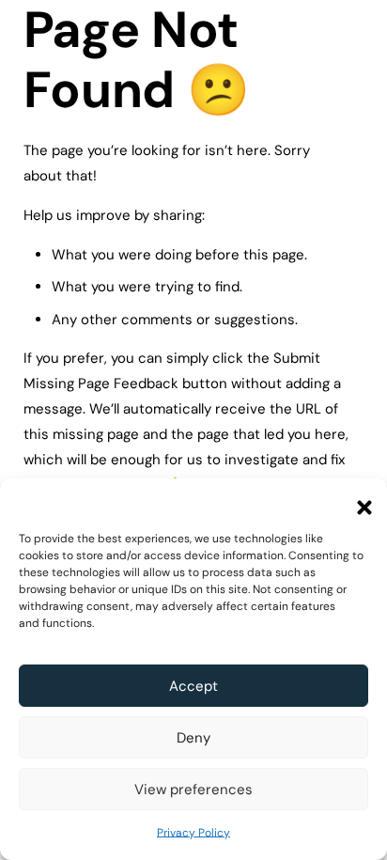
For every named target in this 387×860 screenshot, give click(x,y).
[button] (358, 502)
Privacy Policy (193, 832)
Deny (193, 737)
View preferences (193, 789)
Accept (193, 686)
